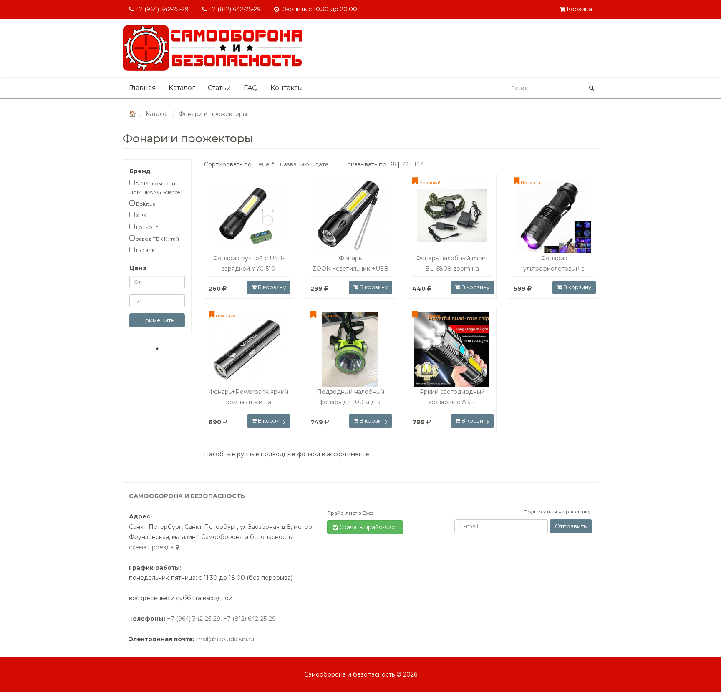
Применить (157, 320)
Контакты (286, 88)
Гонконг (146, 227)
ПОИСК (145, 250)
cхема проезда (151, 547)
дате (322, 164)
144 (419, 164)
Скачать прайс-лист (368, 527)
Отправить (571, 526)
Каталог (182, 88)
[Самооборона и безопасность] (212, 48)
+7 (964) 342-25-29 (161, 9)
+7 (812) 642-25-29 (234, 9)
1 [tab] (157, 349)
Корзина (578, 9)
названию (294, 164)
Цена (137, 268)
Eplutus (145, 204)
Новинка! (429, 182)
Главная (142, 88)
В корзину (271, 287)
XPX (140, 215)
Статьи (219, 88)
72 (404, 164)
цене (262, 164)
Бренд (140, 171)
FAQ (251, 88)
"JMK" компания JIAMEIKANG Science (154, 187)
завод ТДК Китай (157, 239)
